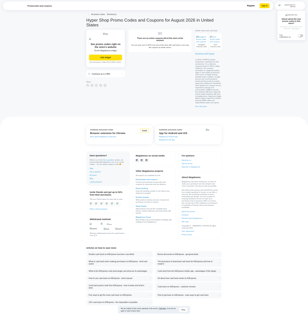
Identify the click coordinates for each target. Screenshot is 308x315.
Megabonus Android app (168, 137)
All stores (93, 175)
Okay (183, 310)
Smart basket (141, 206)
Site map (185, 222)
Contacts (185, 215)
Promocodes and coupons (146, 179)
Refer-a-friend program (98, 209)
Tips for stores (187, 163)
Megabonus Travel (143, 217)
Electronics (112, 14)
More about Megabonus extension (103, 137)
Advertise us (186, 160)
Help (91, 168)
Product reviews (142, 197)
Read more (295, 28)
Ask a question (108, 160)
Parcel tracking (142, 188)
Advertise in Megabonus (191, 167)
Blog (91, 178)
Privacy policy (187, 234)
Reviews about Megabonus (192, 218)
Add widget (105, 57)
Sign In (265, 6)
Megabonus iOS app (167, 140)
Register (251, 6)
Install (144, 131)
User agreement (188, 231)
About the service (188, 211)
